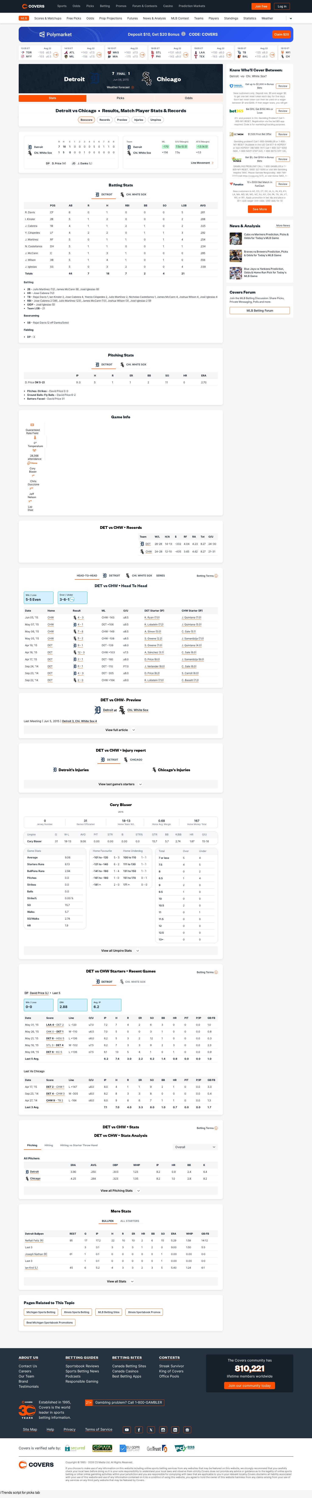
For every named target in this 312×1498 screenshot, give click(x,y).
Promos (121, 6)
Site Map (30, 1429)
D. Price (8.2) (152, 673)
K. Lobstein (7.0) (154, 680)
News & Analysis (154, 18)
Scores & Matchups (47, 18)
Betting (105, 6)
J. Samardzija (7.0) (193, 638)
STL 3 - (54, 1045)
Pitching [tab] (32, 1145)
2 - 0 (80, 680)
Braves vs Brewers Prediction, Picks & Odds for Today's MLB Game (266, 253)
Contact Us (28, 1366)
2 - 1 (80, 659)
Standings (231, 18)
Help (50, 1429)
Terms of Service (98, 1429)
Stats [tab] (52, 98)
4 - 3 (81, 617)
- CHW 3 (55, 1093)
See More (260, 209)
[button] (121, 730)
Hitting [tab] (49, 1145)
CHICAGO (136, 759)
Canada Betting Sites (129, 1366)
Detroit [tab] (106, 194)
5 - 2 (80, 638)
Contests (169, 1357)
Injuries (138, 119)
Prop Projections (110, 18)
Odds (76, 6)
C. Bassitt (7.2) (190, 680)
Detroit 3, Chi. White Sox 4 (79, 721)
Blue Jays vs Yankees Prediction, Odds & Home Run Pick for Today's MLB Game (265, 272)
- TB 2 (54, 1100)
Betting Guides (82, 1357)
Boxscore (86, 119)
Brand (23, 1381)
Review (282, 86)
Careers (25, 1371)
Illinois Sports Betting (76, 1312)
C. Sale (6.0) (189, 652)
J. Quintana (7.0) (191, 617)
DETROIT (112, 759)
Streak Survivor (171, 1366)
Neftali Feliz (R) (34, 1240)
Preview (122, 119)
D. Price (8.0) (152, 659)
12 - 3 (81, 652)
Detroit (74, 78)
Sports (62, 6)
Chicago (169, 78)
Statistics (249, 18)
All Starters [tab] (129, 1221)
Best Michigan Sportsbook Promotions (50, 1322)
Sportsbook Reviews (82, 1366)
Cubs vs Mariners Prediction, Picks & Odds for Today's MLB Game (266, 236)
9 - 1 (80, 645)
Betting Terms (205, 575)
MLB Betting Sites (108, 1312)
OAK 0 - (54, 1031)
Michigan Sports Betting (41, 1312)
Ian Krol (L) (31, 1267)
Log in (282, 6)
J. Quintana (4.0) (192, 645)
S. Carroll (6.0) (190, 673)
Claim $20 (281, 34)
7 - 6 (80, 631)
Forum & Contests (144, 6)
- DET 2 (55, 1024)
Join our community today (249, 1385)
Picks (90, 6)
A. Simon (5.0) (153, 631)
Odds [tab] (189, 98)
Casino (168, 6)
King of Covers (171, 1371)
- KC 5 (54, 1052)
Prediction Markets (192, 6)
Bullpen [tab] (108, 1221)
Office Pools (169, 1376)
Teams (198, 18)
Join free (261, 6)
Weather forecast (118, 87)
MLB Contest (180, 18)
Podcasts (73, 1376)
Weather (267, 18)
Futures (132, 18)
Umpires (155, 119)
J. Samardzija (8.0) (193, 659)
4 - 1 (80, 624)
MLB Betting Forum (260, 310)
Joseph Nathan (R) (36, 1254)
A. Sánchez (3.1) (154, 652)
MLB (24, 18)
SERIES (160, 575)
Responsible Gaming (82, 1381)
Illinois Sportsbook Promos (144, 1312)
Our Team (26, 1376)
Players (214, 18)
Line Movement (200, 162)
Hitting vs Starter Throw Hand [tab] (79, 1145)
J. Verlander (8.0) (155, 666)
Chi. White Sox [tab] (136, 194)
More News (283, 225)
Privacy (70, 1429)
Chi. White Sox (137, 710)
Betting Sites (127, 1357)
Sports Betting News (82, 1371)
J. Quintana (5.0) (191, 624)
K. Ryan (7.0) (152, 617)
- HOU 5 (55, 1038)
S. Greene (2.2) (153, 638)
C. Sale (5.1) (189, 631)
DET (148, 543)
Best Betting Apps (126, 1376)
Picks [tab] (120, 98)
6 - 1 (80, 666)
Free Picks (74, 18)
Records (105, 119)
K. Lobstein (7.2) (154, 624)
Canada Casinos (125, 1371)
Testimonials (29, 1386)
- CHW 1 (55, 1086)
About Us (28, 1357)
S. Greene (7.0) (153, 645)
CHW (149, 551)
